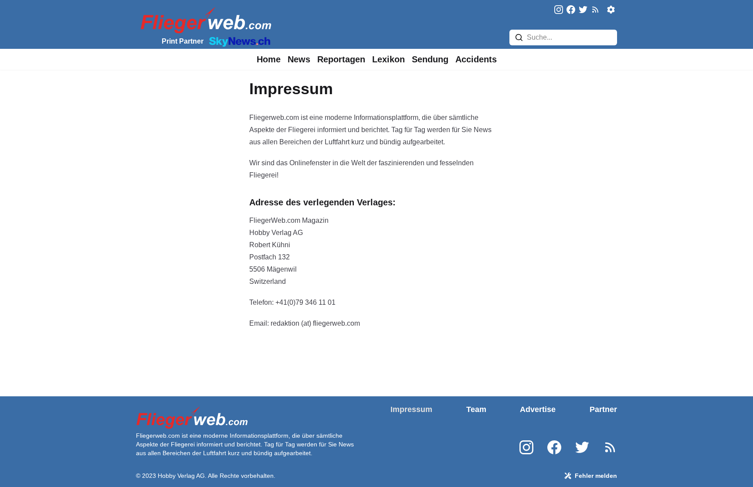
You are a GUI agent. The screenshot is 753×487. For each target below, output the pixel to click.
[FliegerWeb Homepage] (204, 19)
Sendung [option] (430, 59)
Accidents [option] (476, 59)
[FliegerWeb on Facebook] (571, 10)
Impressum (411, 409)
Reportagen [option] (341, 59)
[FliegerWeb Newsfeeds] (595, 9)
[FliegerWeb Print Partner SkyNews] (238, 41)
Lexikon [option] (388, 59)
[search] (519, 37)
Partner (603, 409)
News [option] (299, 59)
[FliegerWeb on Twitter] (583, 10)
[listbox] (268, 59)
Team (476, 409)
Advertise (538, 409)
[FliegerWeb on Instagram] (559, 10)
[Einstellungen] (611, 9)
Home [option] (269, 59)
